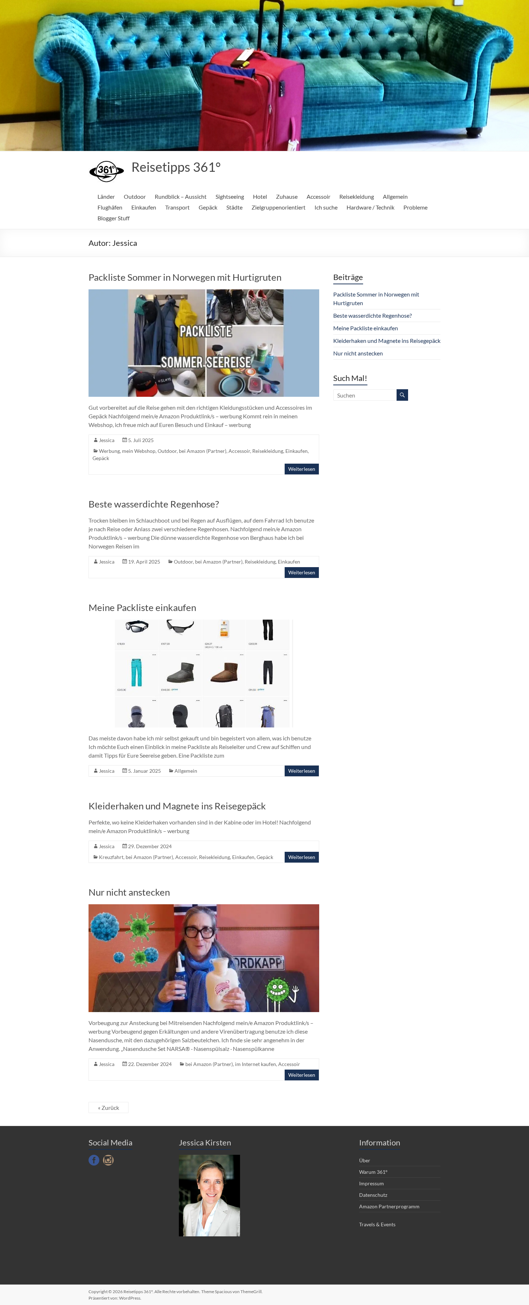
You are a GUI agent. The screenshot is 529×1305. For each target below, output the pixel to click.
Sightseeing (230, 196)
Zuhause (287, 196)
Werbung (109, 451)
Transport (177, 207)
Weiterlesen (301, 469)
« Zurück (108, 1107)
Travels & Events (377, 1224)
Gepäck (208, 207)
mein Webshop (138, 451)
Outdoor (135, 196)
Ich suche (326, 207)
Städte (234, 207)
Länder (106, 196)
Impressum (371, 1183)
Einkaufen (143, 207)
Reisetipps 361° (176, 167)
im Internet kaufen (255, 1064)
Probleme (415, 207)
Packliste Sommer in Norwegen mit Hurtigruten (185, 277)
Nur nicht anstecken (129, 892)
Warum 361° (373, 1172)
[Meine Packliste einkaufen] (204, 623)
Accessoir (318, 196)
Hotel (260, 196)
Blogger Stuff (114, 218)
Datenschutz (373, 1195)
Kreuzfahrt (111, 857)
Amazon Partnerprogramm (389, 1206)
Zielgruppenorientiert (279, 207)
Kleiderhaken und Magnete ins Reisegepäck (177, 806)
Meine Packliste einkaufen (142, 607)
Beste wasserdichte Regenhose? (154, 504)
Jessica (106, 440)
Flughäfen (110, 207)
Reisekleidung (356, 196)
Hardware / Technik (370, 207)
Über (364, 1160)
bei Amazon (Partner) (202, 451)
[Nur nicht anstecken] (204, 907)
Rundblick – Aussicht (181, 196)
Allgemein (395, 196)
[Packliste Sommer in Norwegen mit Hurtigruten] (204, 292)
